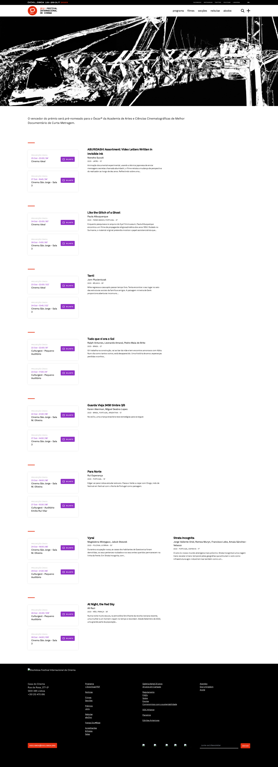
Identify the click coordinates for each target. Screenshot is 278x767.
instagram (208, 2)
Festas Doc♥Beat (92, 723)
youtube (227, 2)
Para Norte (94, 471)
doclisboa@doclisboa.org (42, 745)
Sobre (145, 698)
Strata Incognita (183, 538)
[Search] (242, 10)
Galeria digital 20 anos (152, 684)
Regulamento (148, 692)
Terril (90, 276)
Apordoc (203, 684)
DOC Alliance (148, 709)
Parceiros (146, 715)
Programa (178, 10)
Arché (202, 690)
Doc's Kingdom (206, 687)
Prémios (89, 706)
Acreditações (91, 728)
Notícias (89, 692)
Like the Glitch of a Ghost (103, 212)
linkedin (236, 2)
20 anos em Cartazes (151, 687)
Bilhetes (89, 731)
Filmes (190, 10)
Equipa (145, 701)
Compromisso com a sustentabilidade (159, 704)
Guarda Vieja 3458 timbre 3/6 (106, 405)
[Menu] (248, 10)
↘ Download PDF (92, 687)
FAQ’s (145, 695)
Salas (87, 734)
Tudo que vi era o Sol (100, 339)
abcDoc (227, 10)
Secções (202, 10)
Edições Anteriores (150, 720)
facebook (197, 2)
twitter (218, 2)
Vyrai (90, 538)
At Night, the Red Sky (101, 604)
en (248, 2)
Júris (87, 709)
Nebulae (215, 10)
